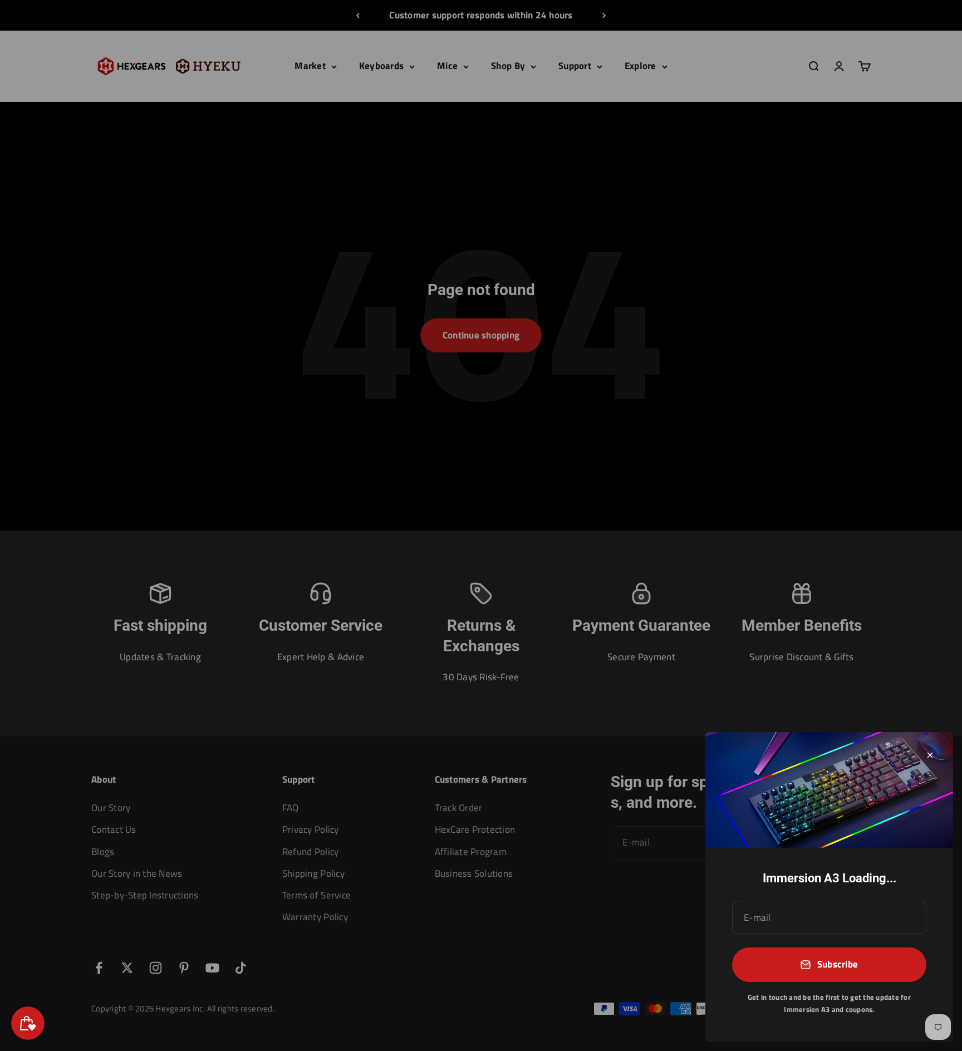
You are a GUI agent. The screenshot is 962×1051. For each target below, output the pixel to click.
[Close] (930, 755)
